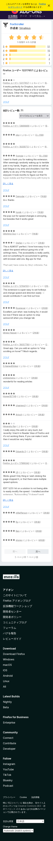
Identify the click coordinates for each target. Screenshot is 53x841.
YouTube (8, 769)
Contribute (9, 743)
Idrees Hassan (10, 332)
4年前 (41, 540)
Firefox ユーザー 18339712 (16, 146)
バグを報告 (9, 633)
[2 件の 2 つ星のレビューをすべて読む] (27, 59)
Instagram (9, 764)
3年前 (34, 378)
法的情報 (35, 797)
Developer (9, 748)
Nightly (7, 701)
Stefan (19, 243)
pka (17, 135)
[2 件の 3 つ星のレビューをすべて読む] (27, 55)
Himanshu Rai (9, 426)
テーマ (23, 16)
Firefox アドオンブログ (17, 600)
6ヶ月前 (49, 146)
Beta (6, 707)
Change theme (10, 826)
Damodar (20, 196)
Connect (8, 737)
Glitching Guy (9, 234)
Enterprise (9, 722)
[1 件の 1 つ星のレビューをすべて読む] (27, 63)
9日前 (48, 126)
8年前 (48, 83)
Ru (17, 522)
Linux (6, 681)
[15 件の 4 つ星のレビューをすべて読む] (27, 50)
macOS (7, 664)
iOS (5, 670)
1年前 (43, 196)
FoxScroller (17, 24)
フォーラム (9, 627)
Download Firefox (14, 653)
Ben (18, 531)
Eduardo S (21, 451)
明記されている (15, 802)
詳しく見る (8, 183)
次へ (38, 551)
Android (8, 675)
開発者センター (12, 611)
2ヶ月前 (39, 135)
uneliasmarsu (9, 378)
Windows (8, 659)
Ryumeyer (21, 308)
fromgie (19, 156)
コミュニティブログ (15, 622)
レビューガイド (12, 638)
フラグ (6, 102)
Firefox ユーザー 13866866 (16, 126)
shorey (19, 540)
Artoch (19, 414)
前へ (15, 551)
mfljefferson (21, 513)
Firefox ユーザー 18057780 (16, 344)
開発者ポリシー (12, 616)
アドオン (8, 589)
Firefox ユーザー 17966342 (16, 463)
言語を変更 (8, 821)
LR (17, 472)
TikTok (7, 774)
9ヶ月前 (43, 156)
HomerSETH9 (9, 396)
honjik (18, 212)
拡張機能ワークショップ (17, 606)
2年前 (41, 243)
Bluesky (8, 780)
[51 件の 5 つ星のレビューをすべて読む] (27, 46)
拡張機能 (13, 16)
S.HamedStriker (10, 366)
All (4, 686)
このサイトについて (15, 595)
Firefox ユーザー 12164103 (16, 286)
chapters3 (21, 405)
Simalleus (25, 28)
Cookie (23, 797)
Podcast (8, 785)
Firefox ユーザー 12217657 (16, 83)
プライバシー (9, 797)
